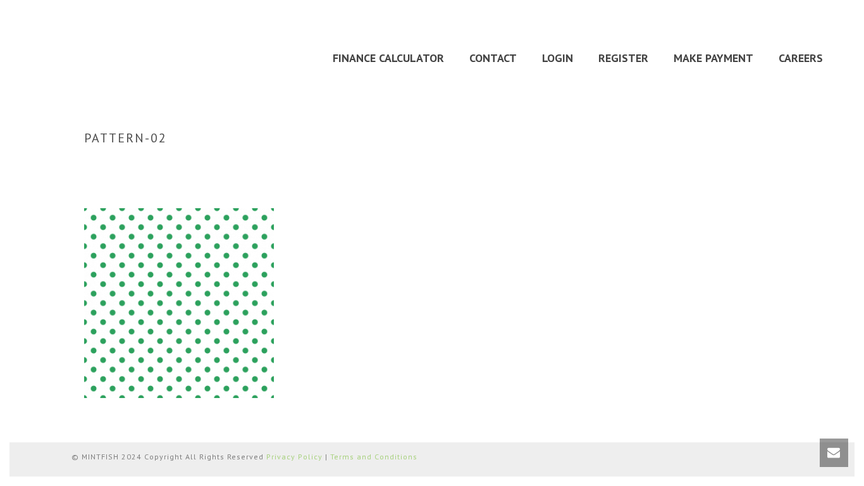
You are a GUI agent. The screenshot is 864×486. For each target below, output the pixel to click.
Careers (801, 58)
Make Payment (713, 58)
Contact (493, 58)
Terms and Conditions (373, 456)
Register (623, 58)
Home (681, 165)
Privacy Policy (294, 456)
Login (557, 58)
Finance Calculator (388, 58)
